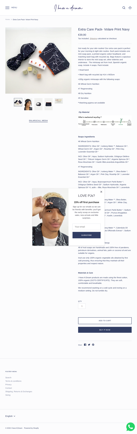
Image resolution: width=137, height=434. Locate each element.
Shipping (93, 38)
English (9, 416)
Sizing (7, 395)
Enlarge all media (38, 121)
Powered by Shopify (31, 428)
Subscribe (86, 235)
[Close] (101, 192)
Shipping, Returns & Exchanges (18, 391)
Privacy (8, 384)
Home (7, 19)
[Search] (124, 8)
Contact (8, 388)
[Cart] (130, 8)
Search (8, 377)
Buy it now (104, 330)
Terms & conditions (13, 381)
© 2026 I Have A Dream (13, 428)
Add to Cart (105, 321)
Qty (80, 301)
